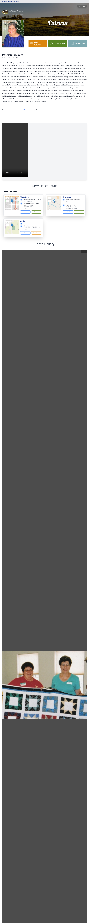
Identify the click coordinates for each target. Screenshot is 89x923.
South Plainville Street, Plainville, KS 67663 (72, 207)
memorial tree (23, 110)
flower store (49, 110)
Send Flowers (36, 233)
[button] (12, 201)
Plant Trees (36, 212)
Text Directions (25, 212)
